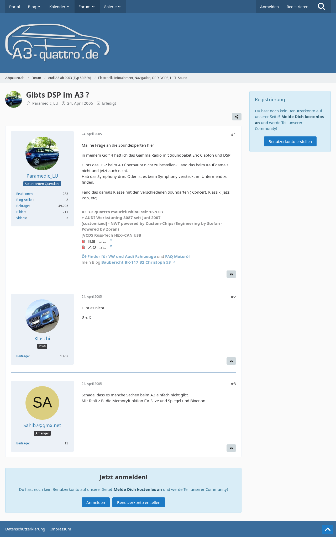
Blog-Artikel (24, 200)
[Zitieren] (231, 274)
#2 (233, 296)
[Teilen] (237, 116)
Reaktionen (24, 194)
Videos (21, 218)
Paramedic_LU (45, 103)
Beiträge (22, 206)
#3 (233, 383)
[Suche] (321, 6)
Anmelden (269, 6)
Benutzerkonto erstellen (138, 502)
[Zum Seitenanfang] (327, 529)
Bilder (20, 212)
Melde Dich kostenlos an (138, 489)
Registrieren (297, 6)
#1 (233, 134)
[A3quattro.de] (168, 43)
